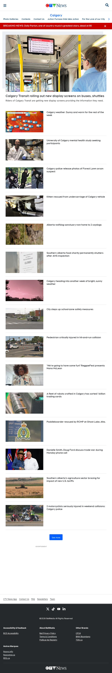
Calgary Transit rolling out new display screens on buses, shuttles (55, 96)
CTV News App (10, 599)
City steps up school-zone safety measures (70, 309)
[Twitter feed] (47, 608)
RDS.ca (6, 658)
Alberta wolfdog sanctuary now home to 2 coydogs (74, 225)
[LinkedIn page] (64, 608)
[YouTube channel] (58, 608)
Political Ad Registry (48, 640)
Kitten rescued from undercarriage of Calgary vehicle (76, 196)
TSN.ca (79, 640)
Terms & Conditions (48, 636)
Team (52, 599)
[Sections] (5, 5)
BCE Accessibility (11, 633)
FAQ (33, 599)
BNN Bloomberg (83, 636)
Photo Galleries (10, 19)
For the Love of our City (93, 19)
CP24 (78, 633)
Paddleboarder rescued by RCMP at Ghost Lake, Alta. (76, 422)
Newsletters (42, 599)
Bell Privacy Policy (47, 633)
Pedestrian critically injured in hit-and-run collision (74, 337)
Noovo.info (8, 651)
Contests (26, 19)
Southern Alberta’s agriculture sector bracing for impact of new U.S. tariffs (73, 479)
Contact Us (39, 19)
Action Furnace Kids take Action (63, 19)
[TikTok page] (53, 608)
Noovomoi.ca (9, 655)
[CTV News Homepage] (56, 5)
